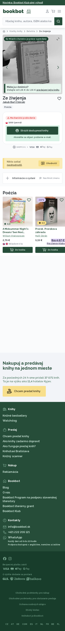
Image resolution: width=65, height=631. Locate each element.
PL (58, 624)
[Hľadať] (58, 21)
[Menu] (59, 11)
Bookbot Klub (11, 511)
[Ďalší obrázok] (58, 67)
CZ (6, 624)
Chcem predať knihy (16, 436)
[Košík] (53, 11)
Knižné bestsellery (15, 415)
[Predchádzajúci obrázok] (7, 67)
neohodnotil (14, 165)
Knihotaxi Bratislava (16, 451)
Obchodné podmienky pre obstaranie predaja (32, 598)
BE (52, 624)
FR (47, 624)
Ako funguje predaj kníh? (19, 446)
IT (36, 624)
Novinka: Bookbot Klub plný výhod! (23, 2)
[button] (32, 64)
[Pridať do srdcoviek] (59, 98)
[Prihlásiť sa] (47, 11)
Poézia (9, 192)
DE (18, 624)
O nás (6, 492)
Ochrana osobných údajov (32, 604)
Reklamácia (10, 471)
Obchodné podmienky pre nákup (32, 593)
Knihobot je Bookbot (33, 616)
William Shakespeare (14, 236)
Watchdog (10, 420)
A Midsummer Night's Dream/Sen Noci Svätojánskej (15, 232)
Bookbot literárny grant (18, 506)
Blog (6, 487)
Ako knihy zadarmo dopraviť (21, 441)
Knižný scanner (12, 456)
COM (24, 624)
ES (31, 624)
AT (12, 624)
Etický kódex (32, 610)
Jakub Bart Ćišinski (14, 102)
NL (42, 624)
